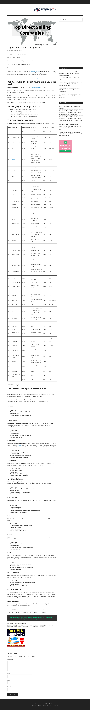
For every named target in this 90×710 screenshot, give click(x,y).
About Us (34, 705)
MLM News (45, 10)
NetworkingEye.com (50, 703)
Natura (13, 159)
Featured (19, 623)
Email (9, 680)
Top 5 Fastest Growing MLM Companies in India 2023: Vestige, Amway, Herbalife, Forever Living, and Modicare (70, 95)
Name (9, 673)
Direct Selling (34, 78)
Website (9, 686)
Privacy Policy (40, 705)
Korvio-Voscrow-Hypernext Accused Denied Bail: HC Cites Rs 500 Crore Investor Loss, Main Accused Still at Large (70, 73)
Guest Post (23, 623)
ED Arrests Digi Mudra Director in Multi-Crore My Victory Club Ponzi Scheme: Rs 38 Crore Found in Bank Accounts (70, 89)
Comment (10, 659)
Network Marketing (35, 71)
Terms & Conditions (54, 705)
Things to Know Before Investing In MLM (68, 114)
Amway (19, 445)
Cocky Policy (46, 705)
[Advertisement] (69, 44)
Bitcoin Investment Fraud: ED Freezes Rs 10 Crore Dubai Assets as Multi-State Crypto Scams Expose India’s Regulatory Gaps (70, 83)
